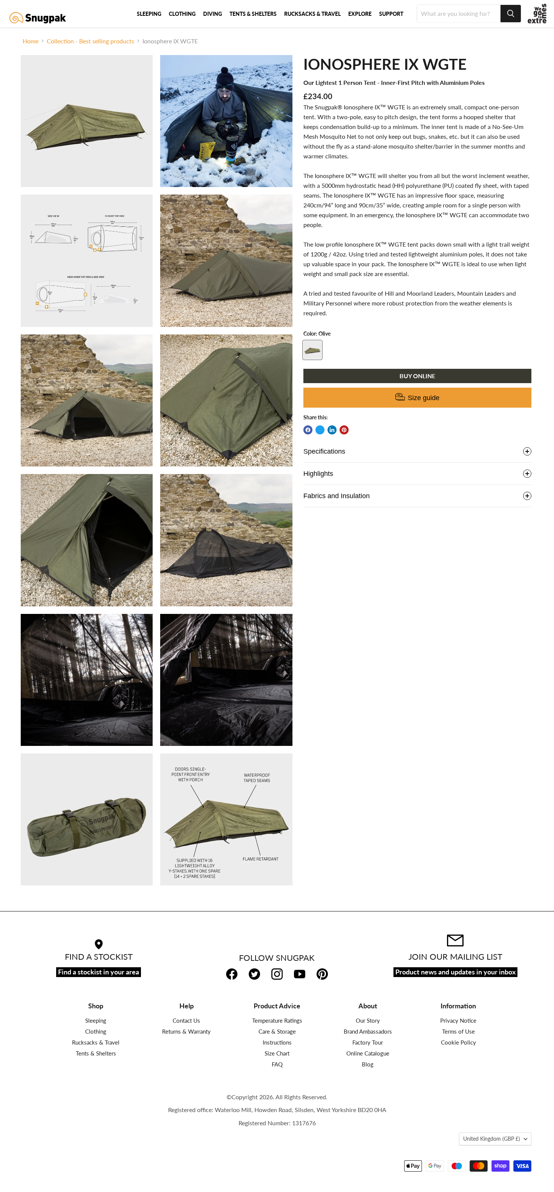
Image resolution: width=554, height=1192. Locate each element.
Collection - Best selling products (90, 41)
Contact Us (186, 1020)
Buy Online (417, 375)
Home (30, 41)
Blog (367, 1064)
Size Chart (277, 1053)
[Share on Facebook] (307, 429)
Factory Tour (367, 1042)
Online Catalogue (367, 1053)
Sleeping (95, 1020)
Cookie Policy (458, 1042)
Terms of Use (458, 1031)
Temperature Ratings (277, 1020)
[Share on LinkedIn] (332, 429)
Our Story (368, 1020)
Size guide (423, 398)
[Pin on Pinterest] (344, 429)
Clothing (95, 1031)
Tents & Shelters (96, 1053)
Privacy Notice (458, 1020)
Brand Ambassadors (368, 1031)
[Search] (510, 13)
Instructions (277, 1042)
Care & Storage (277, 1031)
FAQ (277, 1064)
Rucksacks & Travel (95, 1042)
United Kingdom (491, 1138)
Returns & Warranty (186, 1031)
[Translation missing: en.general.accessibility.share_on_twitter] (319, 429)
